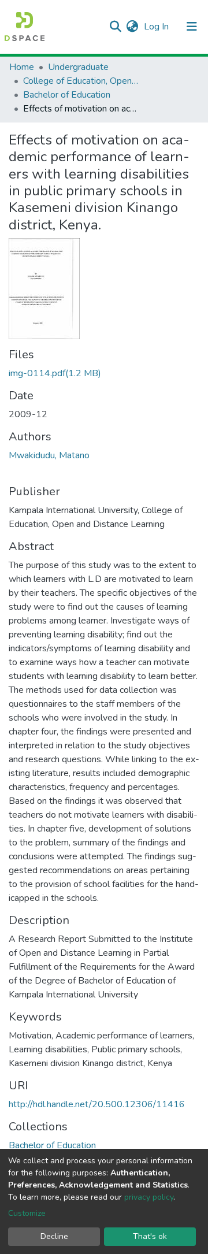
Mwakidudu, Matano (49, 455)
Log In (157, 26)
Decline (54, 1236)
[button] (132, 27)
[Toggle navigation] (192, 26)
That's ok (150, 1236)
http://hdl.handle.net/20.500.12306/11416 (97, 1104)
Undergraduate (78, 67)
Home (21, 67)
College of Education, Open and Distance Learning (81, 81)
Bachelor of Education (66, 94)
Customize (27, 1213)
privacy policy (148, 1197)
